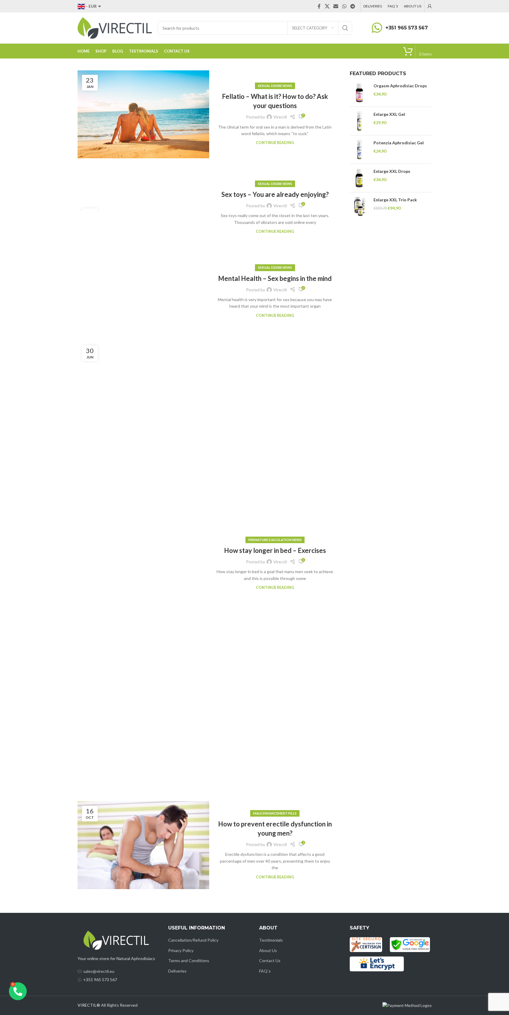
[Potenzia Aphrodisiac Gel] (359, 149)
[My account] (430, 6)
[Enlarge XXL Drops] (359, 178)
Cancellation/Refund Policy (193, 940)
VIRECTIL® (89, 1005)
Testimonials (271, 940)
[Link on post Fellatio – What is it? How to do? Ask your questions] (143, 114)
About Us (268, 950)
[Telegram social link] (352, 6)
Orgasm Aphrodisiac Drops (400, 85)
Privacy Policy (180, 950)
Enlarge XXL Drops (392, 171)
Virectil (280, 116)
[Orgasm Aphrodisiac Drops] (359, 92)
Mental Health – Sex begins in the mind (275, 278)
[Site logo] (115, 27)
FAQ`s (265, 970)
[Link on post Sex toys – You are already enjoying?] (143, 207)
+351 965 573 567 (406, 28)
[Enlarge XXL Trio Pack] (359, 206)
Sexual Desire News (275, 86)
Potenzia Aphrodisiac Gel (399, 142)
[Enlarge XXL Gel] (359, 121)
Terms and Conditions (188, 960)
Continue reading (275, 142)
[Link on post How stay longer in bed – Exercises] (143, 563)
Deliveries (177, 970)
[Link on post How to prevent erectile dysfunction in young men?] (143, 845)
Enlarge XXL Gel (389, 114)
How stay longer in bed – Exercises (275, 550)
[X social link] (327, 6)
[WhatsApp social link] (344, 6)
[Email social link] (336, 6)
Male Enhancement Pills (275, 813)
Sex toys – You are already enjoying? (275, 194)
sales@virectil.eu (98, 971)
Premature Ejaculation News (275, 540)
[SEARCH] (345, 28)
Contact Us (269, 960)
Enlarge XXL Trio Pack (395, 199)
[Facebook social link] (319, 6)
